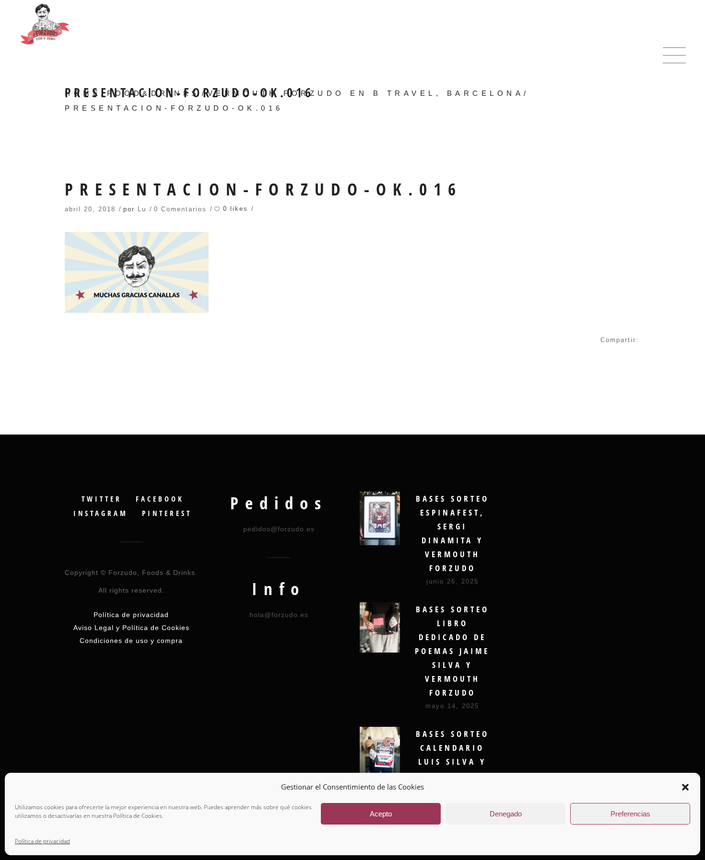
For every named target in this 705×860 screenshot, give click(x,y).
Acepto (381, 814)
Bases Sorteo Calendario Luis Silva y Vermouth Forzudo (452, 761)
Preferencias (630, 814)
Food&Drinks (153, 93)
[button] (685, 787)
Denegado (506, 814)
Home (83, 93)
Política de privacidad (42, 841)
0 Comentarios (180, 209)
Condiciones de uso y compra (131, 640)
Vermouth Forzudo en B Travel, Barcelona (366, 93)
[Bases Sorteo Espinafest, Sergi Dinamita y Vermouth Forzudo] (380, 518)
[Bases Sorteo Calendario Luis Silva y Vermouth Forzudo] (380, 753)
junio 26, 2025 (452, 581)
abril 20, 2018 (90, 209)
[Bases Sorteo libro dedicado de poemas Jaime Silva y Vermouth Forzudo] (380, 627)
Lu (142, 209)
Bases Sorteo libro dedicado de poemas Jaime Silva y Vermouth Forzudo (452, 651)
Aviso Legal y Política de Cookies (131, 627)
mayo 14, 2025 (452, 706)
